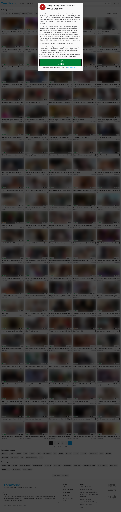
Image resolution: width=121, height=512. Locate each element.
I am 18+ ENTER (60, 62)
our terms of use (72, 67)
